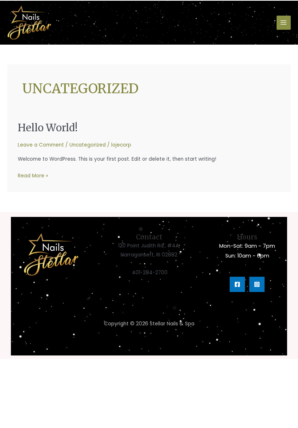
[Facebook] (237, 284)
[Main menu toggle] (284, 23)
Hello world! (48, 128)
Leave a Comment (41, 144)
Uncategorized (87, 144)
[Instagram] (257, 284)
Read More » (33, 175)
